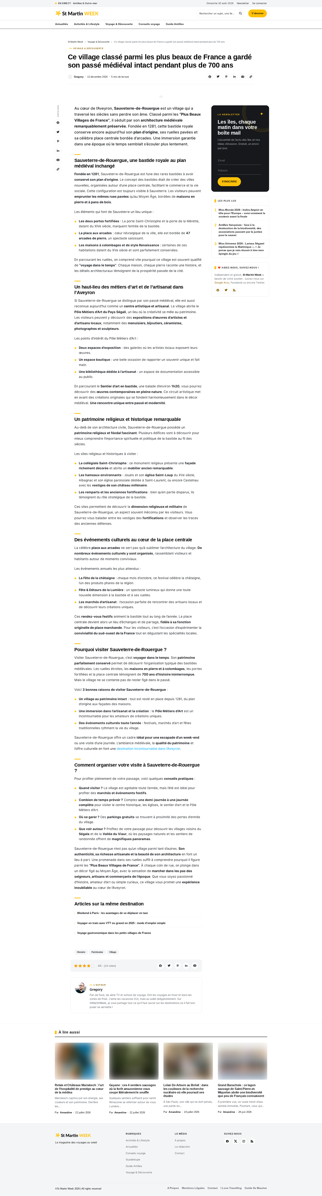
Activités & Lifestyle (138, 1140)
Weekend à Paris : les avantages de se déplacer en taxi (112, 913)
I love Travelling (231, 1188)
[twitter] (235, 1141)
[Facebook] (217, 290)
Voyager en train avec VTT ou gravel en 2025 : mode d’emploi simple (121, 923)
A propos (180, 1140)
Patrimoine (97, 952)
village (112, 952)
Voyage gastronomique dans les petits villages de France (114, 932)
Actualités (132, 1146)
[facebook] (227, 1141)
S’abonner (257, 13)
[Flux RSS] (234, 290)
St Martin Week (75, 42)
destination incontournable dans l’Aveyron (148, 749)
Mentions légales (193, 1188)
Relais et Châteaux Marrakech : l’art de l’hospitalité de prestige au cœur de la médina (79, 1089)
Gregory (78, 76)
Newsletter (243, 3)
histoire (81, 952)
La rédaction (182, 1146)
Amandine (66, 1112)
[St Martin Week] (108, 13)
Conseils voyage (136, 1153)
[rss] (252, 1141)
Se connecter (259, 3)
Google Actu (221, 282)
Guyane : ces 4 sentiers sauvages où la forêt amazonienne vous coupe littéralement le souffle (132, 1089)
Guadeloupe (133, 1159)
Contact (179, 1153)
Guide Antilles (134, 1166)
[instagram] (243, 1141)
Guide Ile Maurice (256, 1188)
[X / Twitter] (226, 290)
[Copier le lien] (250, 76)
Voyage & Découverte (99, 42)
